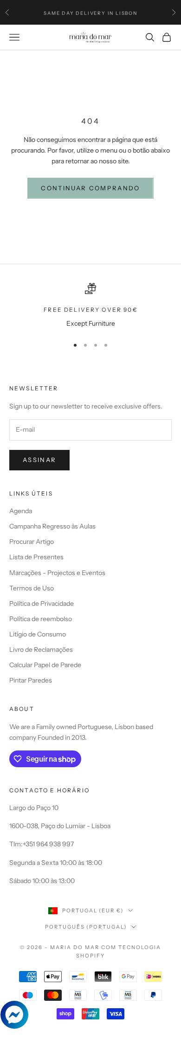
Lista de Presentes (36, 557)
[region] (90, 306)
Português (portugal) (86, 927)
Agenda (20, 511)
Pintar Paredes (30, 680)
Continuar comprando (90, 188)
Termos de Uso (31, 588)
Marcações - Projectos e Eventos (57, 573)
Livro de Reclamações (41, 649)
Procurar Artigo (31, 541)
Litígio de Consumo (37, 634)
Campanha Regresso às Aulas (52, 526)
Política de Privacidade (41, 603)
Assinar (39, 459)
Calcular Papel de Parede (45, 665)
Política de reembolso (40, 619)
